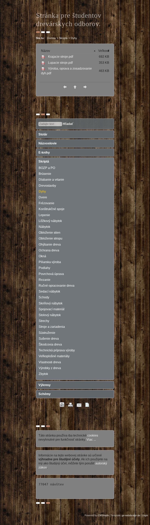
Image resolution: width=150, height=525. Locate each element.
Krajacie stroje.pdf (60, 56)
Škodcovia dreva (50, 344)
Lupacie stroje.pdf (60, 62)
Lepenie (44, 215)
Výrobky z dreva (50, 368)
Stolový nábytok (50, 315)
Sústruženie (47, 332)
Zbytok (43, 374)
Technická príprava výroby (57, 350)
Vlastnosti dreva (50, 362)
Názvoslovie (47, 143)
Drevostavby (47, 185)
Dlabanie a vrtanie (51, 179)
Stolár (42, 134)
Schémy (44, 394)
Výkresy (44, 385)
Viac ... (91, 439)
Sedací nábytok (49, 291)
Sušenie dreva (49, 338)
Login (145, 515)
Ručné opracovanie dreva (56, 285)
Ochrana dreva (49, 250)
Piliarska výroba (50, 262)
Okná (42, 256)
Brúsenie (45, 173)
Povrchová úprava (51, 274)
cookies (92, 435)
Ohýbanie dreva (50, 244)
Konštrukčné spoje (51, 209)
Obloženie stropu (50, 238)
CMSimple (103, 515)
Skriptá (43, 161)
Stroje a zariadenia (52, 326)
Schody (44, 297)
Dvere (43, 197)
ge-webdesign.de (131, 515)
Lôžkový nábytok (50, 221)
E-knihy (44, 152)
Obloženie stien (49, 232)
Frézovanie (46, 203)
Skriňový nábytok (50, 303)
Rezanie (44, 279)
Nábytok (44, 226)
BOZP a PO (47, 168)
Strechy (44, 321)
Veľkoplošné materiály (54, 356)
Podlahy (44, 268)
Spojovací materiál (51, 309)
